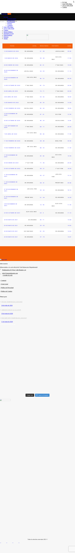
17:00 (69, 58)
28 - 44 (42, 141)
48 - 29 (42, 120)
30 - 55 (42, 190)
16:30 (69, 156)
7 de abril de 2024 (10, 134)
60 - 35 (42, 102)
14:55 (69, 225)
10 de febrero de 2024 (12, 148)
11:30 (69, 148)
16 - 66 (42, 205)
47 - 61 (42, 114)
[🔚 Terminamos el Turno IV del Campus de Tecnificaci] (63, 335)
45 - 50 (42, 108)
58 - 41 (42, 183)
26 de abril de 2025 (11, 91)
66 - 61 (42, 65)
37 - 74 (42, 237)
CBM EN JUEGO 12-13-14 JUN (11, 310)
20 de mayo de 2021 (11, 220)
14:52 (69, 231)
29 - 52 (42, 225)
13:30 (69, 114)
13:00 (69, 102)
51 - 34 (42, 197)
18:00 (69, 97)
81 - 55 (42, 231)
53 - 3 (42, 213)
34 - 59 (42, 71)
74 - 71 (42, 91)
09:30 (69, 78)
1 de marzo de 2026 (11, 58)
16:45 (69, 120)
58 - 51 (42, 168)
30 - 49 (42, 58)
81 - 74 (42, 85)
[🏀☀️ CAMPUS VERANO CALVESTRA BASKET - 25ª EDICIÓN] (12, 376)
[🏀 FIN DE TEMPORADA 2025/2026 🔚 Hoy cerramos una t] (12, 343)
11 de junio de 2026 (7, 321)
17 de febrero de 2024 (12, 141)
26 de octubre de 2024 (12, 120)
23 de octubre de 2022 (12, 168)
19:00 (69, 65)
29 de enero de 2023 (11, 163)
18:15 (69, 190)
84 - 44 (42, 134)
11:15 (69, 71)
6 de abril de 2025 (10, 97)
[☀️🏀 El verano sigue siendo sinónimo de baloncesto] (37, 335)
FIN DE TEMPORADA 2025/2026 (11, 302)
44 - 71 (42, 220)
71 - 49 (42, 163)
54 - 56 (42, 97)
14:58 (69, 220)
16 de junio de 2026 (7, 313)
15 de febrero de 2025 (12, 108)
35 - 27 (42, 175)
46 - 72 (42, 78)
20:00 (69, 85)
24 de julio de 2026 (7, 305)
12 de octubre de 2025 (12, 85)
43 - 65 (42, 156)
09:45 (69, 51)
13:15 (69, 175)
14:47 (69, 237)
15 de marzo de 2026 (11, 51)
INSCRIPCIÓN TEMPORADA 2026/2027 (14, 318)
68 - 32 (42, 148)
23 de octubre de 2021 (12, 213)
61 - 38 (42, 51)
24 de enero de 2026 (11, 65)
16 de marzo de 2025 (11, 102)
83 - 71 (42, 127)
